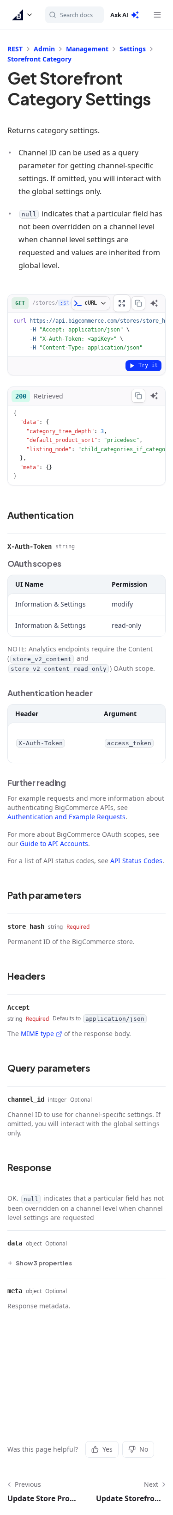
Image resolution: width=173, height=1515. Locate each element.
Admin (44, 48)
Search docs (76, 15)
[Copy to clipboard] (138, 303)
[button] (22, 15)
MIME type (37, 1033)
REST (15, 48)
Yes (107, 1449)
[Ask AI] (154, 303)
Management (87, 48)
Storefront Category (39, 59)
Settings (132, 48)
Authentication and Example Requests (66, 816)
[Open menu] (157, 14)
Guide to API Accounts (54, 843)
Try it (148, 365)
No (143, 1449)
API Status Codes (136, 860)
